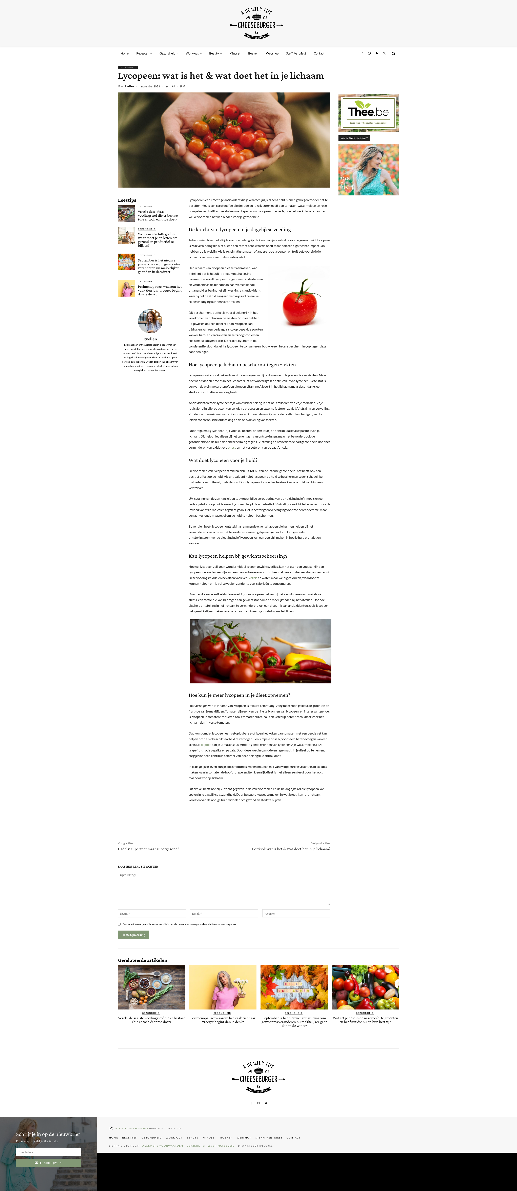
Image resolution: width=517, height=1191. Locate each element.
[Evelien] (150, 321)
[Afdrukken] (385, 87)
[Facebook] (362, 53)
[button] (393, 53)
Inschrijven (51, 1163)
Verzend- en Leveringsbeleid (211, 1145)
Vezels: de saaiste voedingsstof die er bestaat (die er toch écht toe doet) (158, 215)
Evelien (129, 86)
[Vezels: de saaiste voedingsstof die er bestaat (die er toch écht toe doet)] (126, 213)
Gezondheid (128, 67)
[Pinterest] (367, 87)
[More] (395, 87)
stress (232, 447)
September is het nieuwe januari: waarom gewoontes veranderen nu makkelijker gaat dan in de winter (159, 266)
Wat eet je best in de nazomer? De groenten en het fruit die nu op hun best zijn (365, 1020)
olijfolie (206, 744)
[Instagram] (369, 53)
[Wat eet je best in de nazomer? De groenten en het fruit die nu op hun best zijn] (365, 987)
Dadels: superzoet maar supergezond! (148, 849)
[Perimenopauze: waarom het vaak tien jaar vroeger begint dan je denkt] (126, 288)
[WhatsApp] (376, 87)
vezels (253, 578)
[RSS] (376, 53)
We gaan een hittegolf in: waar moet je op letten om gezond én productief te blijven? (158, 240)
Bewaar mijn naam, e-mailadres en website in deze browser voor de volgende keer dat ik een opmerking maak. (180, 924)
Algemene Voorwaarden (162, 1145)
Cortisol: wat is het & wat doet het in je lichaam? (291, 849)
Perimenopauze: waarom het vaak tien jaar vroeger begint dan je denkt (160, 290)
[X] (384, 53)
